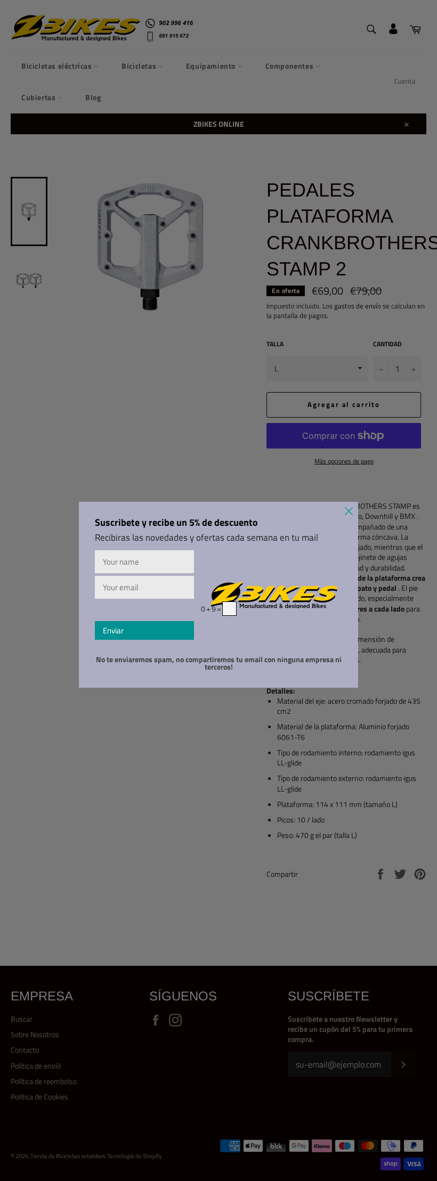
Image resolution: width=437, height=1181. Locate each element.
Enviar (113, 630)
